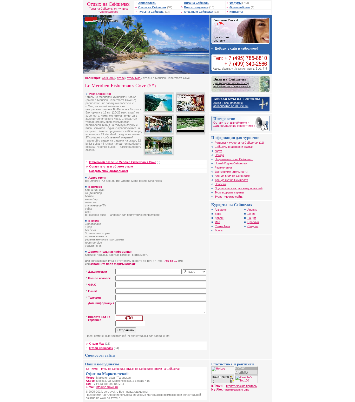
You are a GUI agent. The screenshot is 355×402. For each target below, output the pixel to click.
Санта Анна (222, 226)
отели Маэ (134, 77)
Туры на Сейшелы (151, 11)
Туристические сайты (229, 196)
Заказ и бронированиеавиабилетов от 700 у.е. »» (230, 104)
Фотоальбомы (239, 7)
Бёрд (218, 213)
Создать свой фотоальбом (108, 170)
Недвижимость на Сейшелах (234, 159)
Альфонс (221, 209)
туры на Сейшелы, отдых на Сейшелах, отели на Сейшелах (140, 368)
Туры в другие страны (229, 192)
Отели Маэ (96, 343)
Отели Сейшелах (101, 348)
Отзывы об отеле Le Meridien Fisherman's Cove (122, 162)
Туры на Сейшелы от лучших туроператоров (108, 10)
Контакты (236, 11)
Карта (218, 150)
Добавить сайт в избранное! (236, 48)
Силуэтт (252, 226)
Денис (251, 213)
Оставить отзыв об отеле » (231, 122)
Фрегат (219, 230)
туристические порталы (241, 385)
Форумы (235, 2)
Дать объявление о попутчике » (234, 125)
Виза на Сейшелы (196, 2)
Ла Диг (251, 217)
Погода (219, 155)
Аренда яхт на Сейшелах (231, 180)
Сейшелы (108, 77)
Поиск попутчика (196, 7)
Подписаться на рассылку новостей (238, 188)
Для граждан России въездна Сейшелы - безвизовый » (232, 85)
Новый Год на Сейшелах (231, 163)
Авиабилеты (147, 2)
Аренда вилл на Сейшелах (232, 175)
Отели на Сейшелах (152, 7)
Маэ (217, 222)
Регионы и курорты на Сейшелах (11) (239, 142)
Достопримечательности (231, 171)
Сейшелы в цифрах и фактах (234, 146)
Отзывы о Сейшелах (198, 11)
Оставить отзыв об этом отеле (111, 166)
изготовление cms (237, 389)
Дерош (219, 217)
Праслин (253, 222)
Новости (220, 184)
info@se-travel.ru (107, 386)
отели (120, 77)
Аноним (252, 209)
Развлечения (223, 167)
